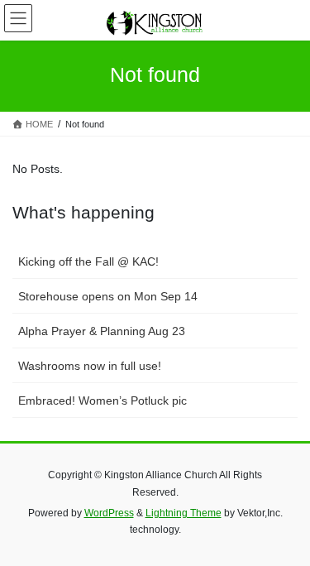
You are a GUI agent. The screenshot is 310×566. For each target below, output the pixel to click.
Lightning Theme (183, 513)
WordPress (109, 513)
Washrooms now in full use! (89, 365)
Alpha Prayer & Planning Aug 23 (101, 331)
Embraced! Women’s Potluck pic (102, 400)
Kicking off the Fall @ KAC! (88, 261)
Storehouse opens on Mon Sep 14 (108, 296)
